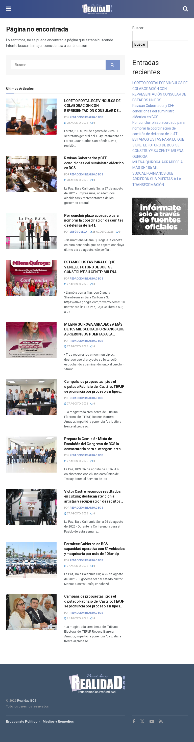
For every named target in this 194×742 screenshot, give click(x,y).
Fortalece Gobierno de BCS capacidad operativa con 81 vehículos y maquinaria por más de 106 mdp (94, 549)
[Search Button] (185, 9)
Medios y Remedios (58, 721)
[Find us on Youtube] (152, 722)
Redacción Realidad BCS (86, 117)
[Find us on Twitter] (142, 722)
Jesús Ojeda (78, 231)
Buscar (137, 28)
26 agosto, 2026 (77, 618)
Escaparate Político (21, 721)
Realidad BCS (26, 700)
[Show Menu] (8, 9)
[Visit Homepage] (97, 9)
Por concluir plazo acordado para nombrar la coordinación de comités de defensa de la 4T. (93, 220)
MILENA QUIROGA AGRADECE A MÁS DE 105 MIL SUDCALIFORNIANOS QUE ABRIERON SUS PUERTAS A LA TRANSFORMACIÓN (157, 173)
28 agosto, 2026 (77, 122)
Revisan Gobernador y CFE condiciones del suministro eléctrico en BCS (94, 163)
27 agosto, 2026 (77, 284)
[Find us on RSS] (161, 722)
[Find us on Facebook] (133, 722)
